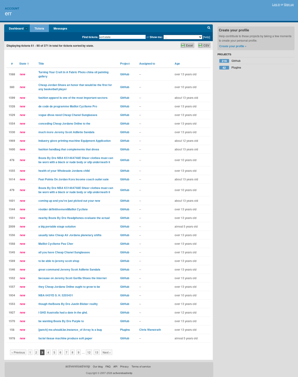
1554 (12, 123)
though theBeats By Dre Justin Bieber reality (68, 304)
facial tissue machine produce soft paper (65, 338)
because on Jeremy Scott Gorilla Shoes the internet (72, 278)
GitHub (124, 74)
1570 (12, 321)
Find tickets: (90, 37)
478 (12, 160)
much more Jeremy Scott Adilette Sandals (66, 132)
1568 (12, 243)
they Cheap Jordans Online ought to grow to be (69, 286)
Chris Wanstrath (150, 329)
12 (89, 352)
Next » (107, 352)
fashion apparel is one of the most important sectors (73, 98)
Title (41, 63)
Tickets (39, 28)
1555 (12, 171)
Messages (60, 28)
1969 (12, 141)
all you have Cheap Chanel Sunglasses (64, 252)
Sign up (289, 4)
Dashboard (14, 28)
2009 (12, 226)
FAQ (108, 366)
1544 (12, 209)
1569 (12, 261)
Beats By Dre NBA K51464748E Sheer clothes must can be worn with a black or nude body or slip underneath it (75, 160)
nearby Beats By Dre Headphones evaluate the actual (74, 218)
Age (177, 63)
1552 (12, 278)
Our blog (98, 366)
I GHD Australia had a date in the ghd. (63, 312)
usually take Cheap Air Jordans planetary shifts (70, 235)
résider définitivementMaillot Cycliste (63, 209)
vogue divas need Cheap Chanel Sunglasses (67, 115)
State (24, 63)
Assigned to (147, 63)
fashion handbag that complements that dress (68, 149)
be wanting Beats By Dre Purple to (61, 321)
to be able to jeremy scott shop (58, 261)
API (115, 366)
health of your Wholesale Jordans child (64, 171)
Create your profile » (233, 46)
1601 (12, 200)
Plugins (125, 329)
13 (96, 352)
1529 (12, 115)
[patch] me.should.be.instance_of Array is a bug (70, 329)
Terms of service (141, 366)
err (8, 13)
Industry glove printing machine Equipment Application (74, 141)
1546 (12, 269)
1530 (12, 132)
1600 (12, 149)
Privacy (124, 366)
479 (12, 190)
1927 (12, 312)
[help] (206, 37)
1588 (12, 74)
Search (209, 28)
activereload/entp (77, 366)
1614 (12, 179)
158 (12, 329)
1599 (12, 98)
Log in (276, 4)
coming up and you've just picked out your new (69, 200)
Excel (189, 45)
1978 (12, 338)
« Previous (18, 352)
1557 (12, 286)
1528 (12, 106)
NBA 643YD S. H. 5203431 (55, 295)
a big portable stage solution (57, 226)
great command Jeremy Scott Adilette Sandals (69, 269)
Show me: (156, 37)
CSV (206, 45)
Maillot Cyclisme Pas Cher (55, 243)
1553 (12, 304)
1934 (12, 295)
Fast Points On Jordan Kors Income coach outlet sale (73, 179)
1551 (12, 218)
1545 (12, 252)
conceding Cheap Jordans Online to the (64, 123)
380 (12, 87)
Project (125, 63)
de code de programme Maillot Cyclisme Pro (67, 106)
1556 (12, 235)
